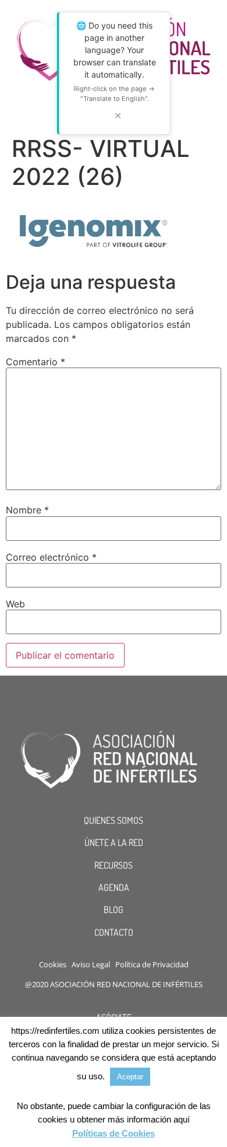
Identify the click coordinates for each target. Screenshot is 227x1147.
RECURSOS (113, 865)
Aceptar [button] (130, 1076)
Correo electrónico (51, 557)
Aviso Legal (91, 964)
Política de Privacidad (152, 964)
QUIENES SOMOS (113, 820)
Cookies (52, 964)
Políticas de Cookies (113, 1133)
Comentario (35, 361)
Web (15, 604)
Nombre (27, 510)
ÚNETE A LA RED (113, 842)
